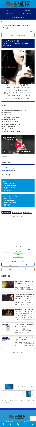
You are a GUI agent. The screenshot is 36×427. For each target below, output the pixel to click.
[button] (32, 291)
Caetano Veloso (6, 170)
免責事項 (26, 421)
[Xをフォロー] (9, 265)
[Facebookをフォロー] (26, 265)
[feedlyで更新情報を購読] (9, 269)
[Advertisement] (18, 231)
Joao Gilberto (5, 167)
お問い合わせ (9, 421)
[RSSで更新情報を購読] (26, 269)
